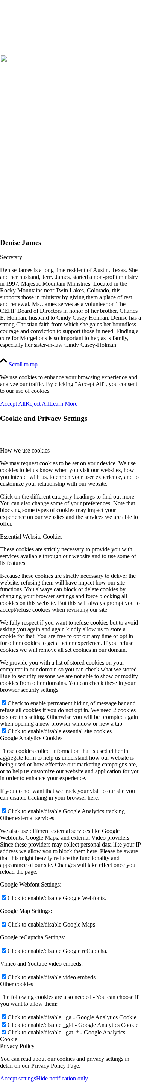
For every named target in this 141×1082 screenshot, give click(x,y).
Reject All (37, 403)
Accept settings (18, 1078)
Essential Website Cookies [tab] (31, 536)
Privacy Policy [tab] (17, 1046)
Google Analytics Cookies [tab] (31, 738)
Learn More (63, 403)
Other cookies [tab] (16, 984)
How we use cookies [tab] (25, 450)
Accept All (13, 403)
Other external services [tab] (27, 818)
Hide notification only (62, 1078)
